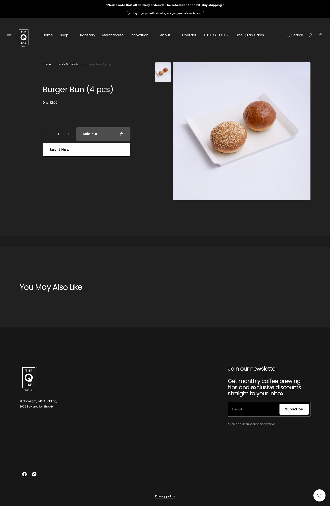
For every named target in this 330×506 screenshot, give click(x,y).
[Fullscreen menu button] (9, 35)
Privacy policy (165, 496)
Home (47, 64)
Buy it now (60, 149)
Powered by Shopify (40, 406)
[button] (294, 35)
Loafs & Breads (68, 64)
